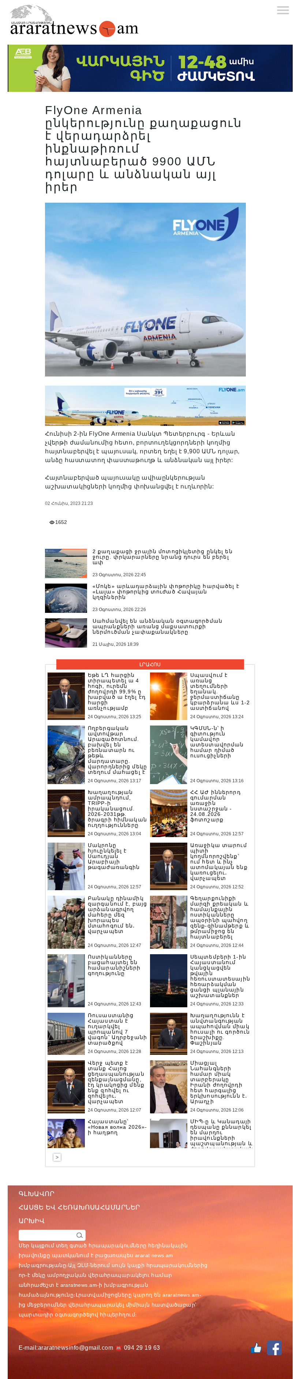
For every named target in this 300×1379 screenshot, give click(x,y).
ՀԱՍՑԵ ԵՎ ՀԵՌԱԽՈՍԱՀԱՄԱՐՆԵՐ (79, 1207)
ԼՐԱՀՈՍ (150, 664)
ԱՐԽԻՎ (32, 1221)
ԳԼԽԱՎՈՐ (37, 1194)
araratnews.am (78, 1285)
